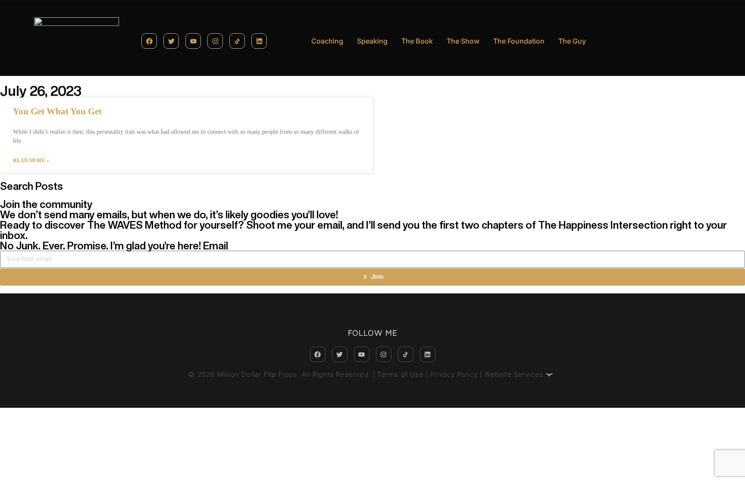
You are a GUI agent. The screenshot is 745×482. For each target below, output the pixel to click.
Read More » (31, 161)
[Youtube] (193, 41)
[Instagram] (215, 41)
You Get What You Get (57, 111)
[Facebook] (149, 41)
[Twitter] (171, 41)
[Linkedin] (259, 41)
